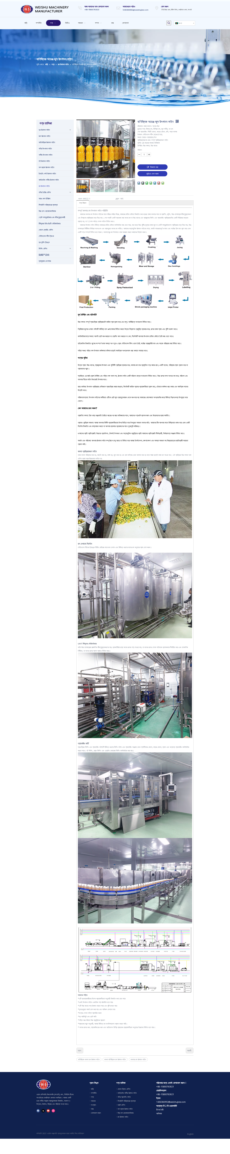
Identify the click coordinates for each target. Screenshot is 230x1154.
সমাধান (93, 1101)
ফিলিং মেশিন (43, 248)
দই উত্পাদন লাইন (44, 161)
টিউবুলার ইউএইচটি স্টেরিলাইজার (49, 223)
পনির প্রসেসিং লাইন (124, 1097)
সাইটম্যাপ (81, 1133)
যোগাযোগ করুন (96, 1112)
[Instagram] (53, 1110)
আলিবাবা (159, 1113)
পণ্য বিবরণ (82, 202)
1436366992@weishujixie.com (135, 10)
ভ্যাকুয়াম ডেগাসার (45, 261)
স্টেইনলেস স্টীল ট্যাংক (46, 236)
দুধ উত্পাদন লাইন (44, 129)
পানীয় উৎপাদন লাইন (45, 154)
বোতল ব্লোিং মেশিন (124, 1089)
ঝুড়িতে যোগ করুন (152, 173)
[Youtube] (48, 1110)
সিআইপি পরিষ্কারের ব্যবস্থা (48, 204)
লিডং (76, 1133)
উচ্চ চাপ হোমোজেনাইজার (47, 211)
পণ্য (92, 1097)
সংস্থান (93, 1105)
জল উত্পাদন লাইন (44, 136)
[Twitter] (43, 1110)
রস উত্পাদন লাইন (44, 186)
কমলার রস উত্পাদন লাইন (138, 1059)
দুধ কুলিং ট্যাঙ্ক (44, 242)
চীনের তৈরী (159, 1109)
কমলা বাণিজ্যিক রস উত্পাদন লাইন (115, 1059)
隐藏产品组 (44, 254)
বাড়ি (92, 1089)
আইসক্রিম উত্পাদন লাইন (47, 142)
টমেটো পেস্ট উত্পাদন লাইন (47, 173)
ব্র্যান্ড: (117, 198)
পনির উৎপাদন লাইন (45, 148)
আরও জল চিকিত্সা (44, 198)
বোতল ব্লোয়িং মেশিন (46, 229)
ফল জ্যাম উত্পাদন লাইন (46, 167)
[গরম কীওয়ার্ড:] (168, 23)
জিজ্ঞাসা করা (154, 167)
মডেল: (80, 198)
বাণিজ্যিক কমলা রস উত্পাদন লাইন (89, 1059)
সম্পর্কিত (93, 1093)
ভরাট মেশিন (121, 1105)
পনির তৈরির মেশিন (45, 192)
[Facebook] (38, 1110)
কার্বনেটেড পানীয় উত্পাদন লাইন (49, 179)
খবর (92, 1108)
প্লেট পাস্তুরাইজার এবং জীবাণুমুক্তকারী (52, 217)
